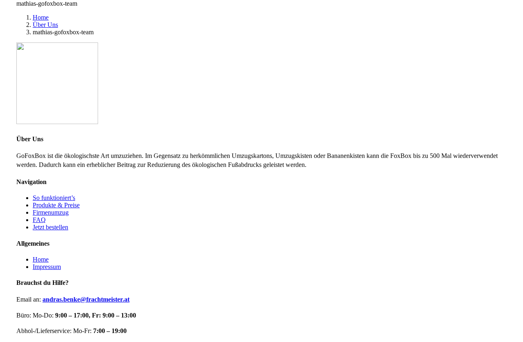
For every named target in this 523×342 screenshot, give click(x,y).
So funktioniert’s (54, 197)
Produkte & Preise (56, 205)
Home (41, 17)
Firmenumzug (51, 212)
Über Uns (45, 24)
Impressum (47, 266)
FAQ (39, 219)
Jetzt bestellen (50, 227)
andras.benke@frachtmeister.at (86, 299)
